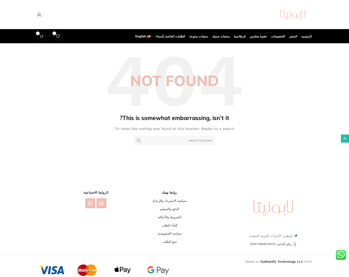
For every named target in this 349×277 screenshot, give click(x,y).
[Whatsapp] (90, 203)
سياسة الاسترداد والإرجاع (169, 201)
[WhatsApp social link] (345, 139)
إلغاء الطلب (169, 225)
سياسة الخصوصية (170, 233)
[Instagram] (101, 203)
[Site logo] (293, 14)
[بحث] (138, 140)
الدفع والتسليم (169, 209)
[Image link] (273, 208)
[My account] (39, 15)
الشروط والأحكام (169, 217)
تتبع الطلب (169, 242)
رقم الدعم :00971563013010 (270, 244)
